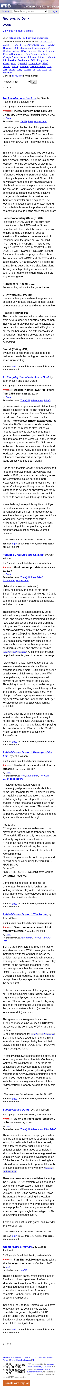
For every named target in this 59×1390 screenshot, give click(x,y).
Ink (4, 60)
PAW (33, 60)
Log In (54, 11)
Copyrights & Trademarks (20, 1360)
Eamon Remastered (13, 54)
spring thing (35, 63)
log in (14, 366)
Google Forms (10, 57)
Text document (38, 66)
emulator (43, 54)
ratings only (15, 38)
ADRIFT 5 (20, 45)
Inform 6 (51, 57)
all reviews (17, 76)
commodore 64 (42, 48)
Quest (6, 63)
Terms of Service (45, 1357)
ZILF (44, 69)
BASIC (51, 45)
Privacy (6, 1360)
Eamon (50, 51)
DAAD (24, 51)
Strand (6, 66)
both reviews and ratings (35, 38)
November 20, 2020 (35, 931)
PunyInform (43, 60)
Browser (7, 48)
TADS (15, 66)
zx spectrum (40, 121)
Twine (12, 69)
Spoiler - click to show (14, 652)
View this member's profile (18, 30)
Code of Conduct (30, 1357)
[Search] (46, 11)
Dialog (41, 51)
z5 (34, 69)
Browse (5, 11)
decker (32, 51)
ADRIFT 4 (8, 45)
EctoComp (31, 54)
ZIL (39, 69)
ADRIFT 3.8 (46, 41)
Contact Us (17, 1357)
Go (34, 82)
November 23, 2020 (26, 769)
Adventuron (33, 45)
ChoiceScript (26, 48)
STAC (45, 63)
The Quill (25, 400)
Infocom (32, 57)
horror (23, 57)
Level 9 (12, 60)
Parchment (23, 60)
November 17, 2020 (20, 1122)
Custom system (11, 51)
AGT (43, 45)
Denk (8, 118)
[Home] (29, 4)
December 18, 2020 (27, 394)
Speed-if (22, 63)
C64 (16, 48)
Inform (41, 57)
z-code (27, 69)
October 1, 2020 (43, 1263)
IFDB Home (7, 1357)
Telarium (24, 66)
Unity (19, 69)
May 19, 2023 (48, 115)
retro (13, 63)
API (33, 1360)
